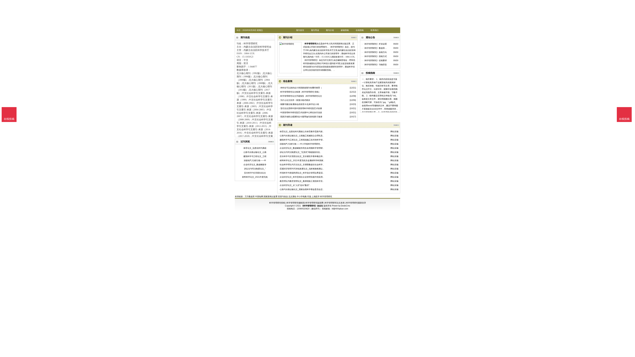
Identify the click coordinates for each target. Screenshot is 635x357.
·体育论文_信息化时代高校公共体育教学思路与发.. (301, 131)
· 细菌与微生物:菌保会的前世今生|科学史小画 (299, 104)
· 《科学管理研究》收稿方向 (374, 52)
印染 (309, 196)
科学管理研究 (311, 43)
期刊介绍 (330, 30)
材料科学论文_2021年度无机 (255, 177)
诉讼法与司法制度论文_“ (255, 169)
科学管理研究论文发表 (335, 203)
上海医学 (316, 196)
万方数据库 (250, 196)
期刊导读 (315, 30)
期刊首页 (300, 30)
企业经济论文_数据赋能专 (254, 164)
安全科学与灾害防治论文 (255, 173)
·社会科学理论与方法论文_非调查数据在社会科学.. (301, 164)
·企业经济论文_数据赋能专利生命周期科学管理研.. (301, 148)
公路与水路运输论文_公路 (254, 152)
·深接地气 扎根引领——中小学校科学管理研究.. (300, 144)
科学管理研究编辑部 (295, 203)
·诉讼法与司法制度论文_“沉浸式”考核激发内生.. (300, 152)
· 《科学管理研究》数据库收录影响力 (374, 48)
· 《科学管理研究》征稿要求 (374, 60)
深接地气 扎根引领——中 (255, 160)
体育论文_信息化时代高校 (254, 148)
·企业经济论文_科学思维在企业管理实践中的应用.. (301, 177)
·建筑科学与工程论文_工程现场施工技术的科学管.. (301, 140)
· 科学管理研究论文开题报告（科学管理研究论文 (300, 96)
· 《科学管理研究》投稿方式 (374, 56)
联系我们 (375, 30)
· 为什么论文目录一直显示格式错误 (294, 100)
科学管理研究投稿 (277, 203)
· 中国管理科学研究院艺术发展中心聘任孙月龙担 (300, 112)
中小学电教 (302, 196)
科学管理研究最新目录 (356, 203)
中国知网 (259, 196)
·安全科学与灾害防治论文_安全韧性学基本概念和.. (301, 156)
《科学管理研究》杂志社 (312, 206)
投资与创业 (283, 196)
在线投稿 (360, 30)
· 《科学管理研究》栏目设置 (374, 44)
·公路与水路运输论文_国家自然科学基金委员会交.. (301, 189)
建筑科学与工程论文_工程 (254, 156)
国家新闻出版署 (270, 196)
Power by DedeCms (341, 206)
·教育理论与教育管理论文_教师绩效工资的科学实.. (301, 181)
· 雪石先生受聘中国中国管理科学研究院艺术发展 (300, 108)
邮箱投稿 (345, 30)
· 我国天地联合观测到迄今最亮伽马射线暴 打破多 (300, 117)
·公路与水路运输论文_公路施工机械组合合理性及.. (301, 136)
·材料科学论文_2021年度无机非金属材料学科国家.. (301, 160)
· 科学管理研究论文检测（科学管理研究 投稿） (299, 92)
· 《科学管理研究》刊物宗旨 (374, 64)
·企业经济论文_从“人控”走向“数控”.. (294, 185)
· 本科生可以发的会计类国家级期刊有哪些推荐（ (300, 88)
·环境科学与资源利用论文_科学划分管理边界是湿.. (301, 173)
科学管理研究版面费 (314, 203)
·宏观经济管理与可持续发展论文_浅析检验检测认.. (301, 169)
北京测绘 (292, 196)
